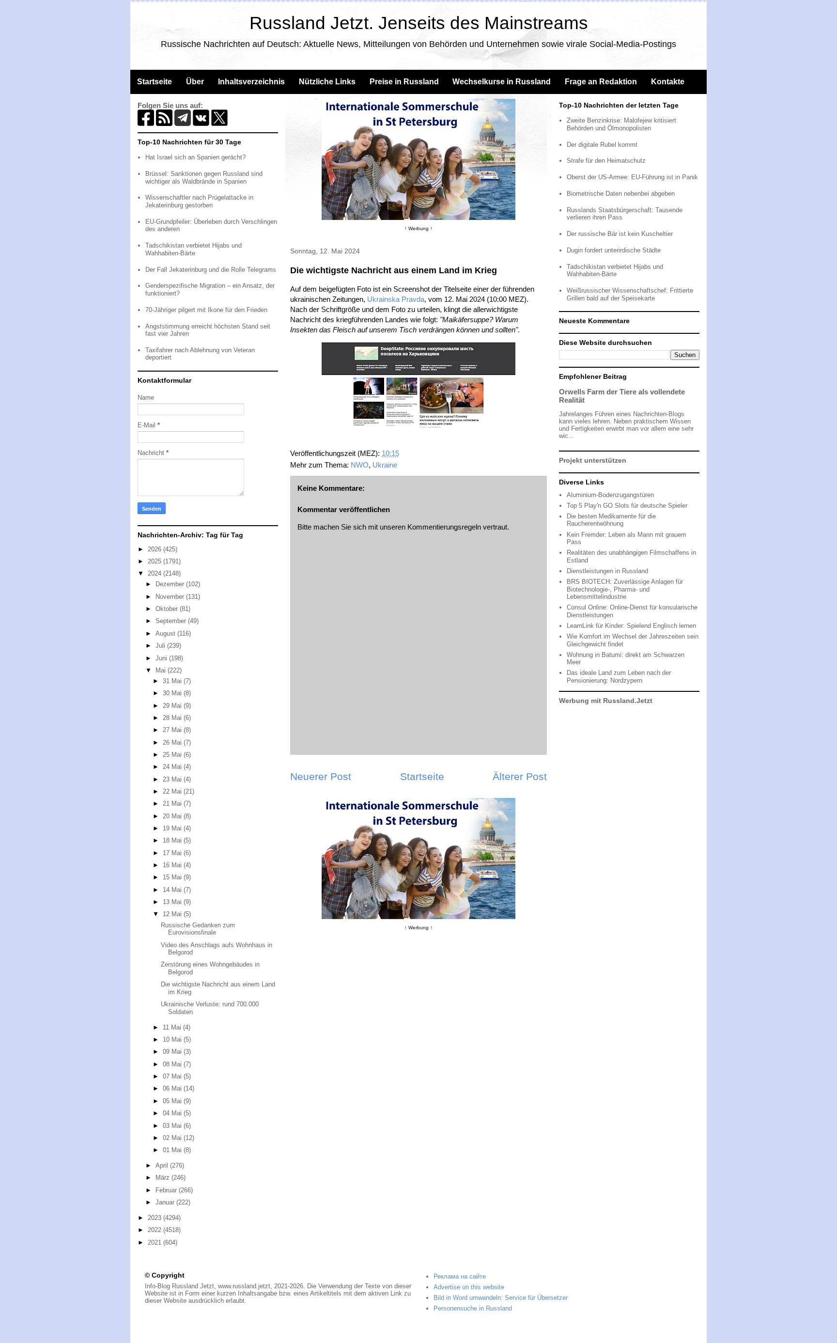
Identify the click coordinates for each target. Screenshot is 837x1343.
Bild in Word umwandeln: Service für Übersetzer (501, 1297)
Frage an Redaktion (601, 82)
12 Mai (173, 914)
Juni (162, 658)
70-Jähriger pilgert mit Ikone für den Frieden (206, 309)
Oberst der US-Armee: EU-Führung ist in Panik (632, 177)
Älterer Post (520, 776)
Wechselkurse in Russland (501, 82)
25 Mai (173, 754)
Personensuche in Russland (473, 1308)
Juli (161, 645)
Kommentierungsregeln (444, 527)
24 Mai (173, 766)
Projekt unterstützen (592, 460)
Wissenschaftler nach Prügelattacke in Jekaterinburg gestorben (199, 201)
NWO (360, 465)
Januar (165, 1202)
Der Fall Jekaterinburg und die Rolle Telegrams (210, 269)
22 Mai (173, 791)
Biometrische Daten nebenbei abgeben (621, 193)
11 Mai (173, 1027)
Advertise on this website (469, 1287)
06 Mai (173, 1088)
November (170, 596)
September (171, 621)
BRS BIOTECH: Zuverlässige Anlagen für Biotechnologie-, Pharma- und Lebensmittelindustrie (625, 589)
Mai (161, 670)
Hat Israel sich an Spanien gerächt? (195, 157)
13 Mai (173, 902)
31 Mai (173, 681)
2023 (155, 1217)
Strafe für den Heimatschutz (606, 160)
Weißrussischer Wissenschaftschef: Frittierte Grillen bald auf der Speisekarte (630, 294)
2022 (155, 1230)
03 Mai (173, 1125)
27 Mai (173, 730)
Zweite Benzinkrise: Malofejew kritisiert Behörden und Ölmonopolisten (621, 124)
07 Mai (173, 1076)
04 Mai (173, 1113)
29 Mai (173, 705)
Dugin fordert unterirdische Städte (614, 250)
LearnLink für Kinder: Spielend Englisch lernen (631, 625)
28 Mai (173, 717)
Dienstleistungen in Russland (607, 571)
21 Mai (173, 803)
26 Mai (173, 742)
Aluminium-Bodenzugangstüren (610, 495)
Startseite (154, 82)
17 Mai (173, 853)
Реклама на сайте (460, 1276)
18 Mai (173, 840)
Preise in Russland (404, 82)
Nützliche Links (327, 82)
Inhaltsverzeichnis (251, 82)
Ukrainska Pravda (395, 299)
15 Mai (173, 877)
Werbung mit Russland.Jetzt (605, 700)
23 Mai (173, 779)
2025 (155, 561)
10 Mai (173, 1039)
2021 (155, 1242)
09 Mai (173, 1051)
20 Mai (173, 816)
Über (195, 82)
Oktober (167, 608)
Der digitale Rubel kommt (602, 144)
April (162, 1165)
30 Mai (173, 693)
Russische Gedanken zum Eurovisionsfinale (198, 929)
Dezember (170, 584)
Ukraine (384, 465)
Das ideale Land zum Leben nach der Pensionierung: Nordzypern (619, 676)
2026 (155, 549)
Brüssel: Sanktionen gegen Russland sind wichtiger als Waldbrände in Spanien (204, 177)
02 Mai (173, 1137)
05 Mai (173, 1101)
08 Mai (173, 1064)
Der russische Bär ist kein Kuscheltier (620, 233)
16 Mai (173, 865)
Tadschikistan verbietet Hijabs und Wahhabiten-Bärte (193, 249)
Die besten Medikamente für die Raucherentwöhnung (611, 520)
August (166, 633)
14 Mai (173, 889)
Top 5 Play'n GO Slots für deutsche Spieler (627, 505)
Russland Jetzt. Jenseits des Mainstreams (418, 23)
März (163, 1177)
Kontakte (667, 82)
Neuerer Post (320, 776)
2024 (155, 573)
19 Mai (173, 828)
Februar (167, 1190)
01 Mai (173, 1150)
